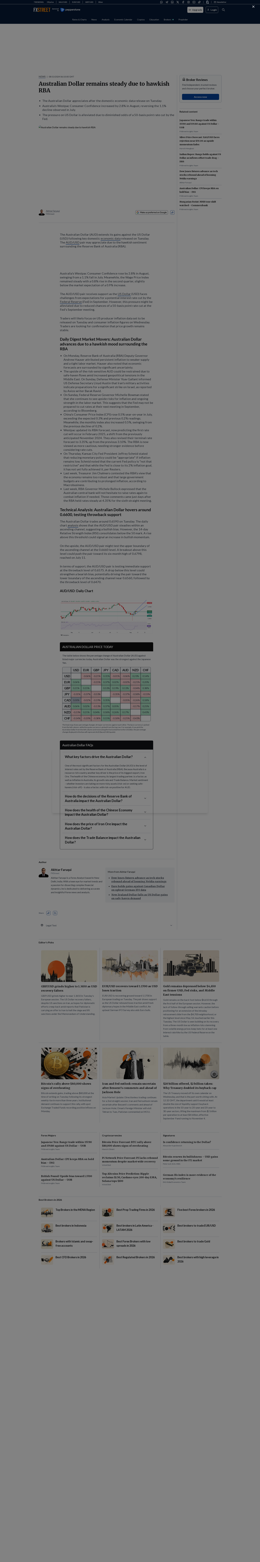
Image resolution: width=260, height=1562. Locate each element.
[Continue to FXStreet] (253, 7)
